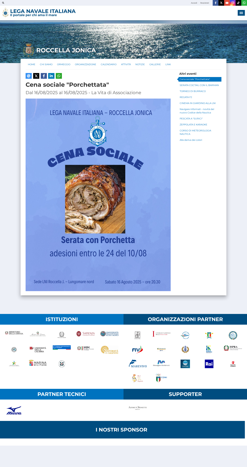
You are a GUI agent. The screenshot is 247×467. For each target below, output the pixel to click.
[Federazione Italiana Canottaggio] (209, 335)
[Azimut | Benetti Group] (137, 410)
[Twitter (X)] (221, 3)
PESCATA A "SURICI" (191, 118)
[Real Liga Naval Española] (137, 378)
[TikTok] (238, 3)
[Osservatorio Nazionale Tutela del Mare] (185, 364)
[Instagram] (233, 3)
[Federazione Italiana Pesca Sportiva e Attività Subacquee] (232, 335)
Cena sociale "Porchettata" (195, 79)
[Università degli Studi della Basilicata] (14, 349)
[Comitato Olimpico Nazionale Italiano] (161, 378)
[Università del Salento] (109, 349)
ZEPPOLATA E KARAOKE (193, 124)
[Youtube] (227, 3)
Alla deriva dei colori (191, 140)
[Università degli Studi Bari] (109, 335)
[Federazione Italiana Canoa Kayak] (185, 335)
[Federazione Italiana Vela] (137, 349)
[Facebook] (215, 3)
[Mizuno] (14, 410)
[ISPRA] (232, 349)
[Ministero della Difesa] (14, 335)
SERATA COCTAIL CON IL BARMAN (199, 85)
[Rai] (209, 364)
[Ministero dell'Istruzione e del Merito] (85, 349)
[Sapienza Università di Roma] (85, 335)
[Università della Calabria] (37, 349)
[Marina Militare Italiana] (37, 364)
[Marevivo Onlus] (137, 364)
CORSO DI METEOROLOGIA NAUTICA (195, 132)
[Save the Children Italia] (232, 364)
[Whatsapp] (244, 3)
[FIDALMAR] (185, 349)
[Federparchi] (161, 349)
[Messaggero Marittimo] (161, 364)
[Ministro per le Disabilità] (61, 335)
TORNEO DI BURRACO (193, 91)
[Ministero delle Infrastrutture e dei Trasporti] (61, 349)
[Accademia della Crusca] (137, 335)
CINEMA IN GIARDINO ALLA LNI (198, 103)
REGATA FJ (186, 97)
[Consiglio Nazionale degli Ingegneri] (161, 335)
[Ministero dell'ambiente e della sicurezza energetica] (14, 364)
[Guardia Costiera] (61, 364)
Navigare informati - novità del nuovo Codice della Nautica (197, 111)
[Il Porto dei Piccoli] (209, 349)
